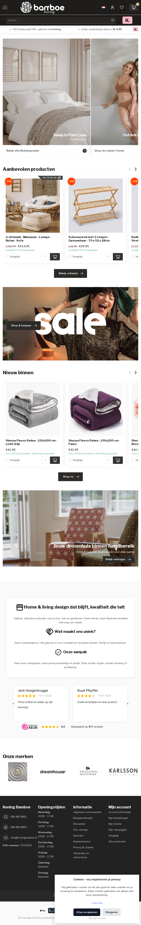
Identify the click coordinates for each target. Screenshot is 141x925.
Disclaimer (79, 824)
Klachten (78, 835)
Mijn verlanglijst (118, 830)
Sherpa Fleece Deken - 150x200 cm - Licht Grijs (31, 442)
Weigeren (111, 912)
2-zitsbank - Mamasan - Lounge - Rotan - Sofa (28, 238)
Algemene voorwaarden (87, 812)
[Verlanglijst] (122, 7)
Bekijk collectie (68, 273)
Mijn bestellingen (118, 818)
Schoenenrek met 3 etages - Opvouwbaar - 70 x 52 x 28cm (89, 238)
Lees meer (97, 902)
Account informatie (120, 812)
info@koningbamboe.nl (23, 837)
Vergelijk (15, 256)
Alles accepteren (86, 912)
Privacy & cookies (83, 847)
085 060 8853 (18, 816)
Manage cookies (97, 918)
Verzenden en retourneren (81, 855)
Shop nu (68, 476)
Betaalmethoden (83, 818)
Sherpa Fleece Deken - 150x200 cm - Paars (94, 442)
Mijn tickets (115, 824)
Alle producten (117, 841)
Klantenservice (82, 841)
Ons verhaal (80, 830)
